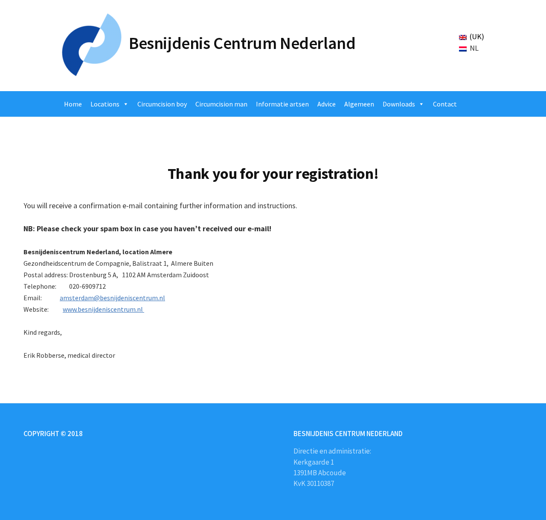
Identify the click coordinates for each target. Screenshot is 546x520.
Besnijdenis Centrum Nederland (242, 43)
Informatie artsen (282, 104)
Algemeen (359, 104)
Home (73, 104)
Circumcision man (221, 104)
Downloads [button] (399, 104)
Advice (326, 104)
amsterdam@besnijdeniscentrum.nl (112, 297)
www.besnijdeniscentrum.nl (103, 309)
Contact (445, 104)
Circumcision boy (162, 104)
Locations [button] (104, 104)
